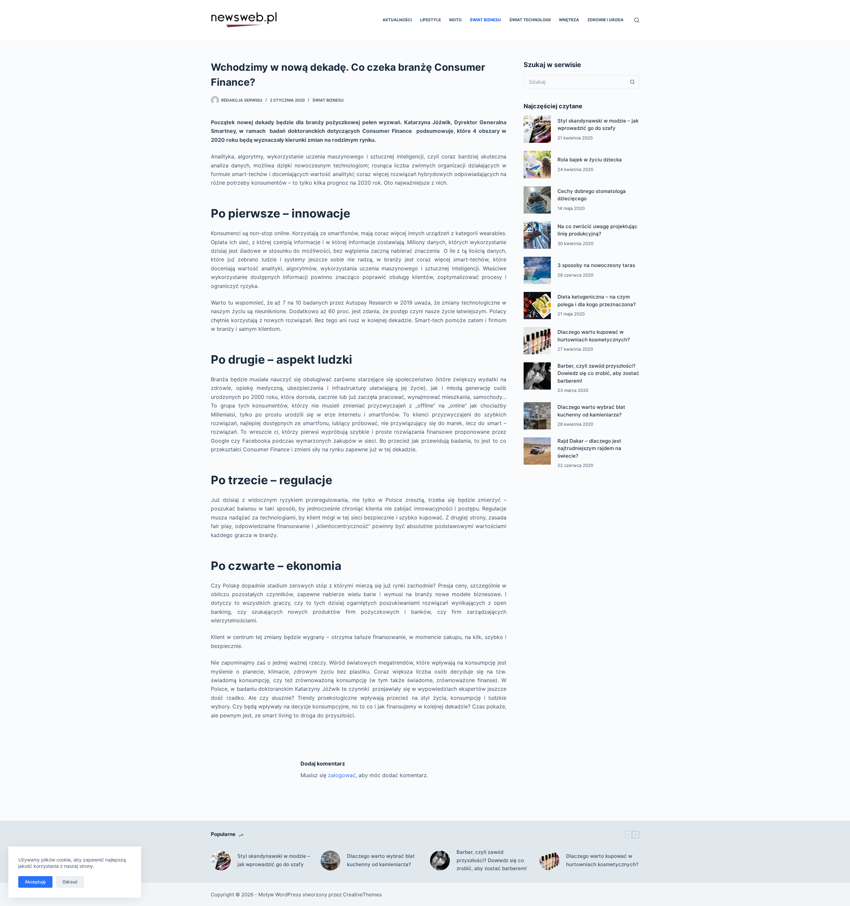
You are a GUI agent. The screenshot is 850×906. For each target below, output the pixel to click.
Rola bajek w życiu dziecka (589, 159)
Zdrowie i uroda (605, 19)
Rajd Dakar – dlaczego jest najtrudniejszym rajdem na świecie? (589, 448)
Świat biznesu (485, 19)
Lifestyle (430, 19)
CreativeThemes (362, 894)
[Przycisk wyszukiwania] (632, 81)
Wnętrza (569, 19)
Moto (455, 19)
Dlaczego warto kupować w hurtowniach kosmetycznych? (602, 860)
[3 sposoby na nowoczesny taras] (537, 270)
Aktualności (397, 19)
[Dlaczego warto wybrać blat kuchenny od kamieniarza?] (537, 415)
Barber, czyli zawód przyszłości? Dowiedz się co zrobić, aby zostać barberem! (598, 373)
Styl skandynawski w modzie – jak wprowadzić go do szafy (273, 860)
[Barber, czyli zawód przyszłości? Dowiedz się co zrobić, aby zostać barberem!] (537, 376)
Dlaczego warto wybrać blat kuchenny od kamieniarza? (381, 860)
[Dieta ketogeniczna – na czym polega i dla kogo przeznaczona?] (537, 305)
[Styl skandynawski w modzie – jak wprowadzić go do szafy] (537, 129)
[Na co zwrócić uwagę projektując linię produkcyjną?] (537, 235)
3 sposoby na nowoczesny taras (596, 265)
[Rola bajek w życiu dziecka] (537, 164)
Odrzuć (69, 881)
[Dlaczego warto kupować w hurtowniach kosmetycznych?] (537, 340)
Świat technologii (530, 19)
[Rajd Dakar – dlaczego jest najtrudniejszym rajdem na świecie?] (537, 451)
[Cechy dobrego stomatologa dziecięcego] (537, 200)
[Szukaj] (636, 20)
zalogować (342, 775)
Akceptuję (35, 881)
